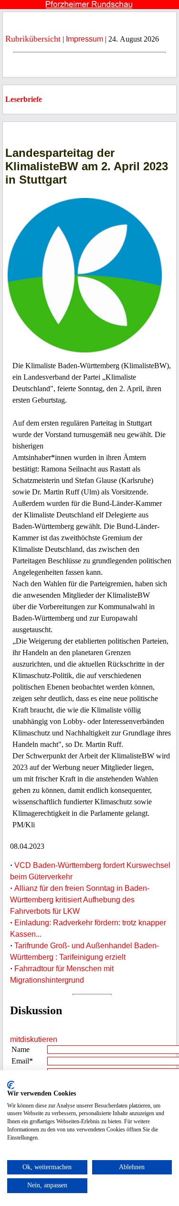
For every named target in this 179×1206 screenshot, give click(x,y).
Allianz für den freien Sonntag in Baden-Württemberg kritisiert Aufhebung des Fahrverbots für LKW (79, 899)
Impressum (84, 39)
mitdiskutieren (33, 1039)
